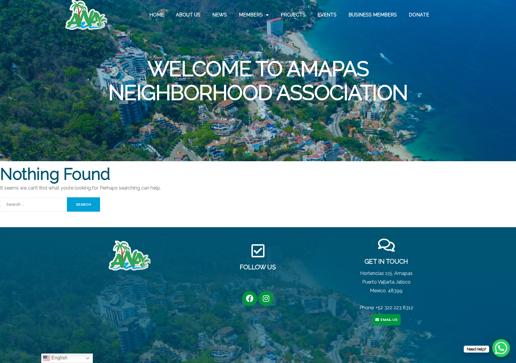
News (219, 15)
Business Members (372, 15)
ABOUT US (188, 15)
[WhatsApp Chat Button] (501, 348)
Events (327, 15)
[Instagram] (266, 298)
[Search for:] (33, 204)
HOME (156, 15)
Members (251, 15)
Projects (293, 15)
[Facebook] (249, 298)
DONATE (419, 15)
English (58, 357)
